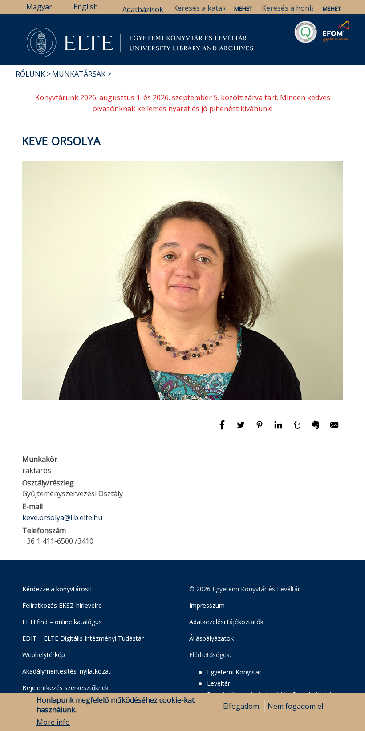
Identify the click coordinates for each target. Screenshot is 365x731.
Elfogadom (241, 706)
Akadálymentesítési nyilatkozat (66, 671)
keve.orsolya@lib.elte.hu (62, 517)
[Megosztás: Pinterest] (260, 429)
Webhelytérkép (43, 654)
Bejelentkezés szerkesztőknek (65, 687)
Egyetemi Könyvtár (234, 672)
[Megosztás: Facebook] (223, 429)
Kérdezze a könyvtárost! (57, 589)
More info (53, 722)
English (85, 7)
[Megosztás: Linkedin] (279, 429)
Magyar (39, 7)
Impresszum (207, 605)
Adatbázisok (142, 9)
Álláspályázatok (211, 638)
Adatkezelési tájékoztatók (226, 622)
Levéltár (218, 683)
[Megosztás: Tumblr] (297, 429)
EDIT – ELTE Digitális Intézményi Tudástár (83, 638)
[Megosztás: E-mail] (334, 429)
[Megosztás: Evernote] (316, 429)
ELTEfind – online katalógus (62, 622)
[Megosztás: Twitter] (241, 429)
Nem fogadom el (295, 706)
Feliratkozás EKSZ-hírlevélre (62, 605)
